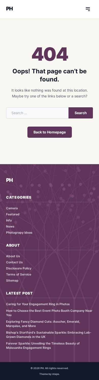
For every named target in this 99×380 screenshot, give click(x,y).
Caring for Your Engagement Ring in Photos (38, 304)
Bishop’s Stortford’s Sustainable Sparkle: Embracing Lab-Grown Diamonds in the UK (48, 335)
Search (81, 113)
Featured (13, 214)
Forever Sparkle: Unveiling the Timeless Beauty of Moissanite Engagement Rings (43, 345)
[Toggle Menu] (88, 9)
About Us (13, 256)
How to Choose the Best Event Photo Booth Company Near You (49, 313)
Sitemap (12, 280)
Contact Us (14, 262)
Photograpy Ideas (19, 232)
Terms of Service (18, 274)
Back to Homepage (50, 132)
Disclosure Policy (18, 268)
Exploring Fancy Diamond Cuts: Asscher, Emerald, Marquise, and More (43, 324)
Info (9, 220)
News (10, 226)
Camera (12, 208)
